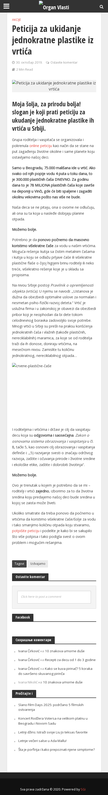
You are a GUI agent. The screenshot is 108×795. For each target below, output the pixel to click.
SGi (83, 789)
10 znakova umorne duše (65, 651)
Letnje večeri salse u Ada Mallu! (42, 740)
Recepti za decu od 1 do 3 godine (70, 660)
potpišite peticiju (25, 530)
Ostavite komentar (64, 62)
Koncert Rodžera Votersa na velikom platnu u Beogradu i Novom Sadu (53, 721)
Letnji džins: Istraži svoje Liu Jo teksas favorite (53, 732)
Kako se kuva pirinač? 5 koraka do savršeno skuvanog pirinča (55, 671)
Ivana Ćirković (28, 651)
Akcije (16, 20)
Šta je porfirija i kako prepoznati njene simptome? (56, 749)
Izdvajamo (37, 564)
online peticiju (40, 145)
